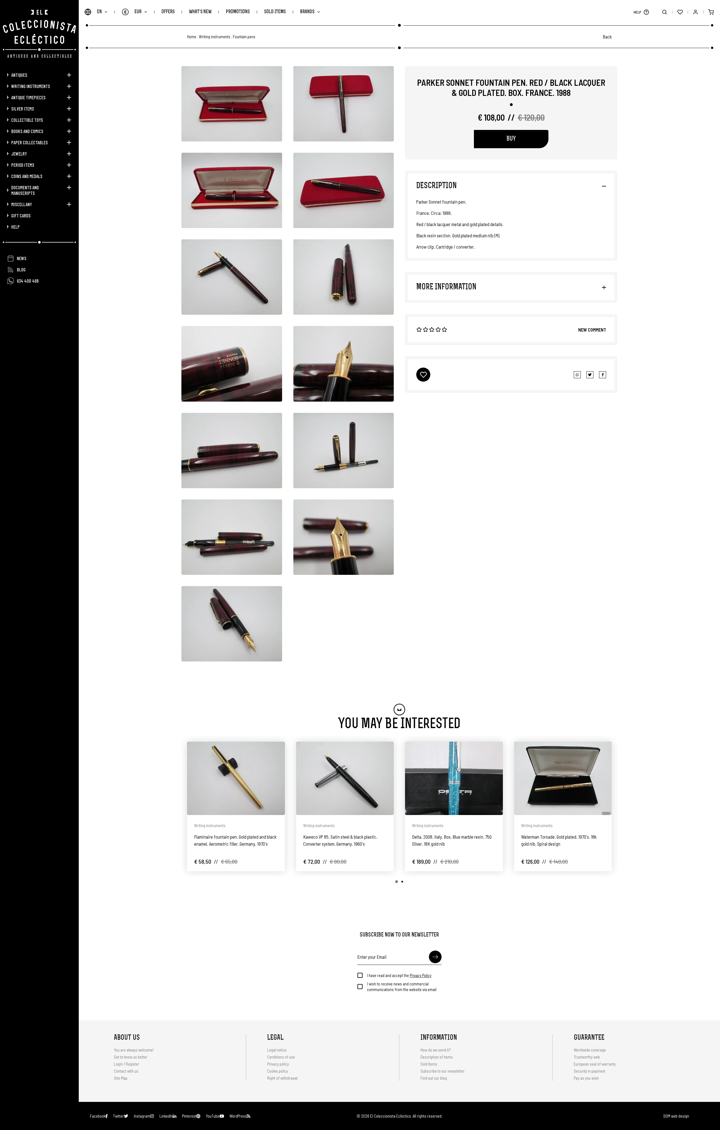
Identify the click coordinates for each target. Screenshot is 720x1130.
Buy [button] (511, 139)
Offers (168, 12)
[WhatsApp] (577, 374)
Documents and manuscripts (25, 190)
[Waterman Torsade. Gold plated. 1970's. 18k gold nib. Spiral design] (563, 778)
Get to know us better (130, 1056)
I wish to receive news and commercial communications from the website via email (401, 986)
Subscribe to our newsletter (442, 1070)
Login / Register (126, 1063)
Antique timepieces (28, 97)
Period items (22, 165)
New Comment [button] (592, 329)
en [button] (99, 12)
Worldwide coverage (590, 1049)
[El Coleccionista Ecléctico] (39, 34)
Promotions (238, 12)
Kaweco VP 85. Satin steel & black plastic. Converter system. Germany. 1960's (340, 840)
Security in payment (589, 1070)
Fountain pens (244, 37)
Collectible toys (27, 120)
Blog (21, 269)
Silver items (22, 108)
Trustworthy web (587, 1056)
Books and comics (27, 131)
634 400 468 (28, 280)
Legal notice (277, 1049)
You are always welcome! (134, 1049)
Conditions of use (281, 1056)
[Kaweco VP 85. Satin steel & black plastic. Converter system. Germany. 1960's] (345, 778)
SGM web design (676, 1115)
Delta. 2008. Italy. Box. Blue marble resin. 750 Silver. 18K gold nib (452, 840)
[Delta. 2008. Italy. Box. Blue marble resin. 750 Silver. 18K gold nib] (454, 778)
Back (607, 36)
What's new (200, 12)
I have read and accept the (399, 975)
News (21, 258)
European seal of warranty (595, 1063)
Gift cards (21, 215)
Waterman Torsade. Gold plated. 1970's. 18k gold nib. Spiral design (559, 840)
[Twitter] (602, 374)
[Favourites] (679, 11)
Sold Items (275, 12)
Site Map (120, 1078)
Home (191, 37)
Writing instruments (30, 86)
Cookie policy (277, 1070)
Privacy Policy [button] (420, 975)
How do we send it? (435, 1049)
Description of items (436, 1056)
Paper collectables (29, 142)
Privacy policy (278, 1063)
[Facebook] (589, 374)
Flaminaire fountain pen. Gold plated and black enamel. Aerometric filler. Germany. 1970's (235, 840)
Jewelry (19, 153)
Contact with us (126, 1070)
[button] (646, 11)
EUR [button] (133, 12)
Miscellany (21, 204)
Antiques (19, 75)
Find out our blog (433, 1078)
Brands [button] (307, 12)
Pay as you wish (586, 1078)
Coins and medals (26, 176)
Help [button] (15, 226)
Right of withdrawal (282, 1078)
